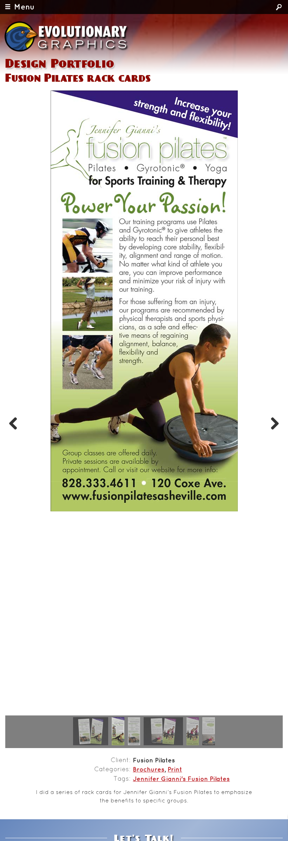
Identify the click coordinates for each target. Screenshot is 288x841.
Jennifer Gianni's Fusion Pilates (181, 779)
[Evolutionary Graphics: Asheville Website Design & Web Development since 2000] (67, 36)
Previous (16, 422)
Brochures (148, 770)
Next (272, 422)
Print (175, 770)
